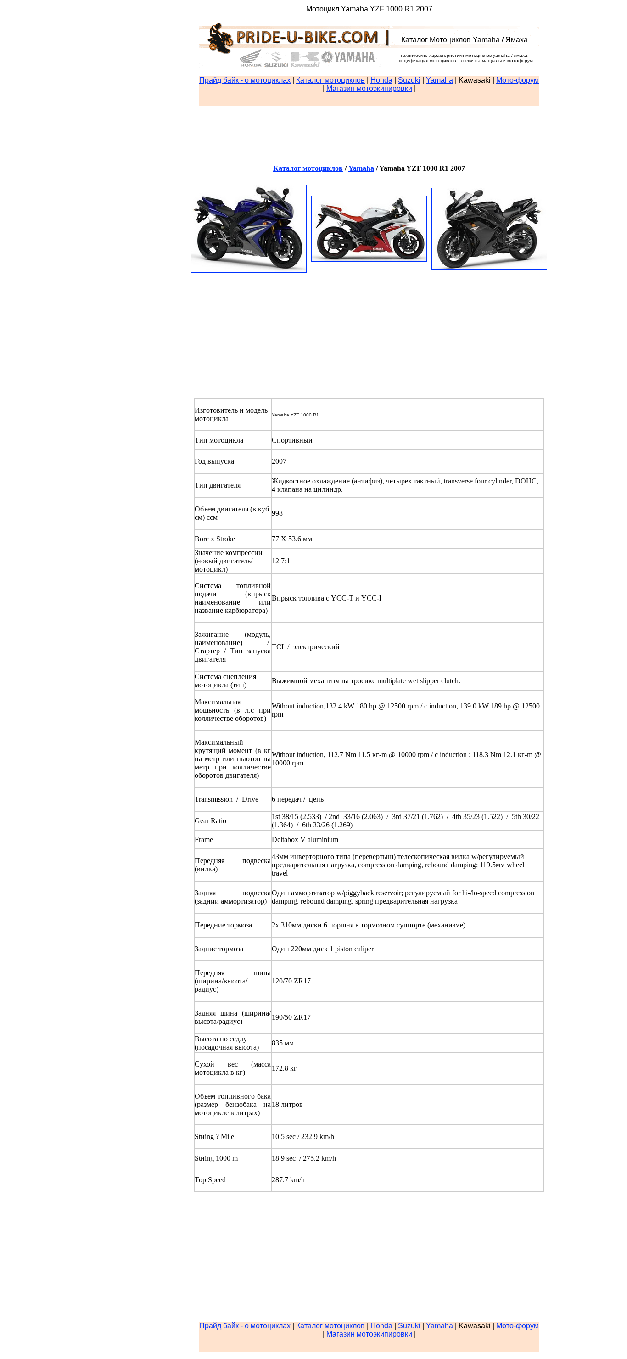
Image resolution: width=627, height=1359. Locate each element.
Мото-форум (517, 80)
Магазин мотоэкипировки (369, 88)
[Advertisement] (369, 99)
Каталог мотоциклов (330, 80)
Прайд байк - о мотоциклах (245, 80)
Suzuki (409, 80)
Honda (381, 80)
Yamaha (439, 80)
